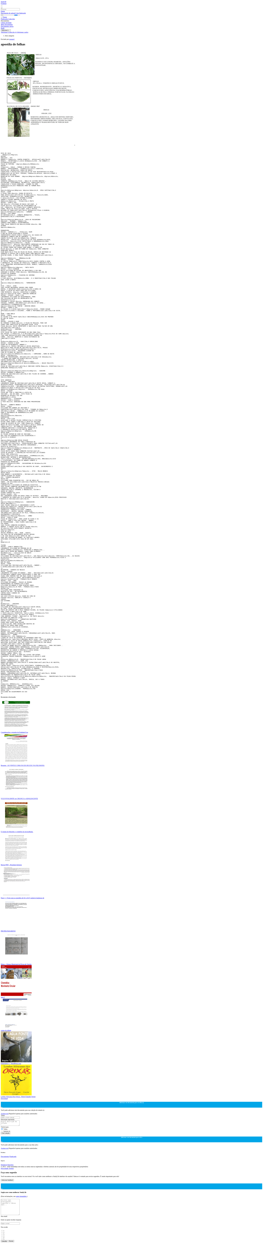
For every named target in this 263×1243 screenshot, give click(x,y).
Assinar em (5, 1114)
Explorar (3, 3)
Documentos (5, 1156)
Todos (5, 1129)
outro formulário (21, 1196)
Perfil (2, 28)
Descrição (7, 1119)
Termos (11, 1168)
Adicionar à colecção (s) (9, 32)
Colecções (11, 19)
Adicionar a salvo (22, 32)
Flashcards (4, 19)
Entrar (3, 11)
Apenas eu (6, 1131)
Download (4, 1098)
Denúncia (4, 1165)
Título (3, 1115)
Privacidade (5, 1168)
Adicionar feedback (7, 1180)
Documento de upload (8, 13)
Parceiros (10, 1165)
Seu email (4, 1216)
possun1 (12, 39)
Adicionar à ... (6, 30)
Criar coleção (5, 1133)
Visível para (5, 1127)
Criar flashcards (21, 13)
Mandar (11, 1241)
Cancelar (4, 1241)
